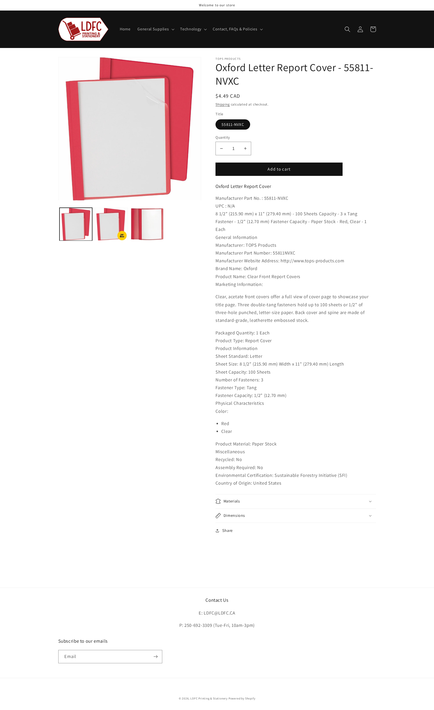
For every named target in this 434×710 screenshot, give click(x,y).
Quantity (222, 137)
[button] (155, 29)
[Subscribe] (155, 657)
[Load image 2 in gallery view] (111, 224)
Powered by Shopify (242, 698)
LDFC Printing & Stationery (209, 698)
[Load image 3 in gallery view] (147, 224)
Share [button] (227, 530)
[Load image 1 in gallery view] (76, 224)
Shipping (222, 104)
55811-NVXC (233, 124)
